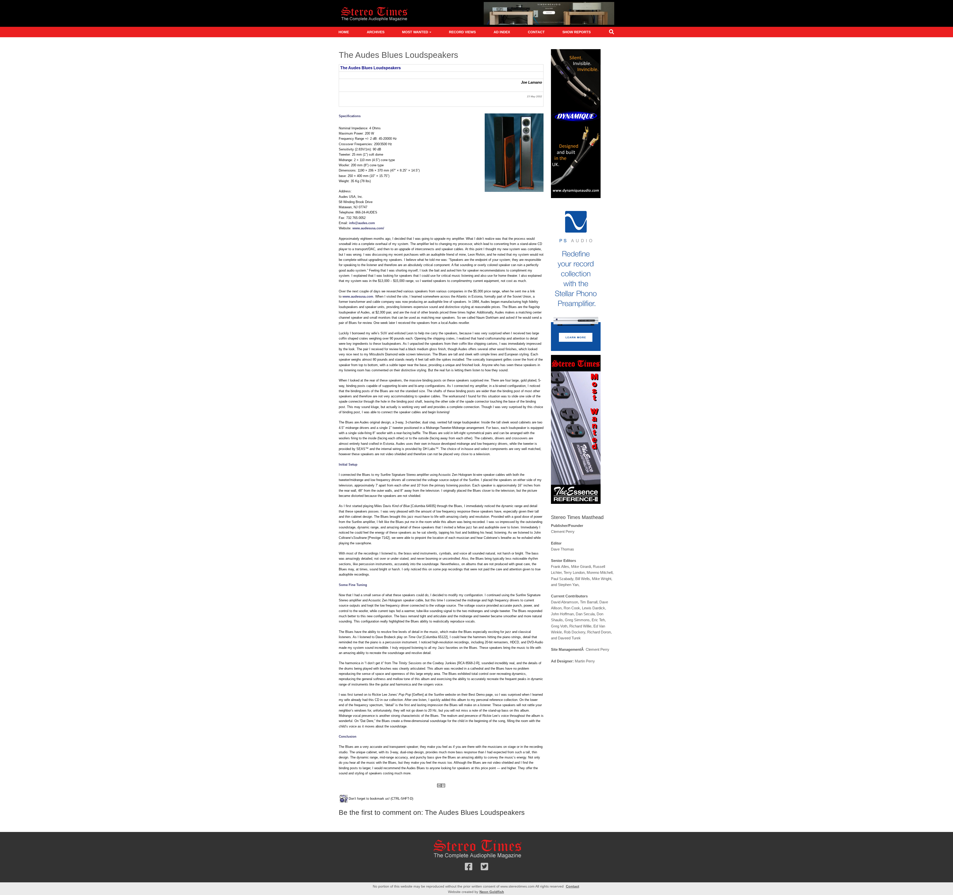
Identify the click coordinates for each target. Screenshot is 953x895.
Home (344, 32)
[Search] (611, 33)
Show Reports (576, 32)
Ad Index (502, 32)
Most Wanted (415, 32)
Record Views (462, 32)
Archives (375, 32)
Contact (536, 32)
